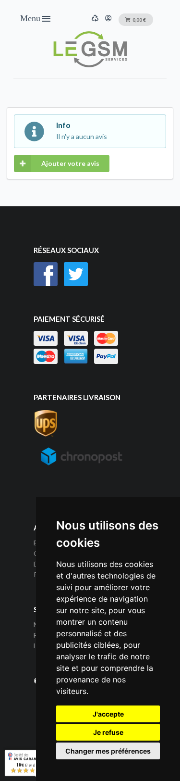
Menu (36, 19)
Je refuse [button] (108, 732)
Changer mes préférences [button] (108, 751)
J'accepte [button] (108, 714)
